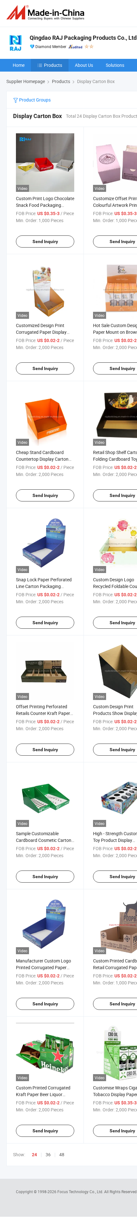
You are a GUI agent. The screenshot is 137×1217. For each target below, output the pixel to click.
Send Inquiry (45, 241)
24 (34, 1154)
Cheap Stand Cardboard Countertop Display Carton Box (42, 459)
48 (61, 1154)
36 (48, 1154)
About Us (84, 65)
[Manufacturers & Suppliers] (46, 12)
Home (19, 65)
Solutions (115, 65)
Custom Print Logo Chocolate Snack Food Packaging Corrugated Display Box (45, 205)
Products (53, 65)
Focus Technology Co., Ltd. (80, 1191)
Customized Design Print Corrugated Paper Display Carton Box (41, 332)
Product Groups (34, 100)
